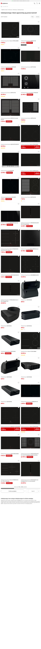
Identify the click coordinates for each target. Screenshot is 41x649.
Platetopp (15, 9)
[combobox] (33, 491)
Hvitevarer (10, 9)
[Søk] (1, 6)
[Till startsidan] (4, 3)
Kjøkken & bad (4, 9)
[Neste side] (38, 491)
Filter (32, 16)
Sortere (37, 16)
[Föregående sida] (27, 491)
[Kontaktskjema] (35, 3)
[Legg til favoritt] (18, 22)
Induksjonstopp (21, 9)
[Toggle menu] (39, 3)
